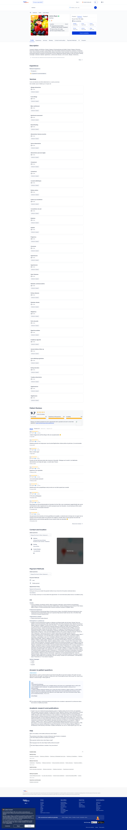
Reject (18, 826)
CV (79, 40)
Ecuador (78, 817)
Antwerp (42, 803)
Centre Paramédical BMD (71, 775)
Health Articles (82, 805)
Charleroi (42, 805)
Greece (63, 817)
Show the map (70, 550)
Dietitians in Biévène (44, 756)
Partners (97, 809)
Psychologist (63, 809)
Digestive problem (78, 762)
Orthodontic (63, 805)
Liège (41, 806)
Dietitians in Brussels (34, 756)
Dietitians (35, 12)
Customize (7, 826)
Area (80, 803)
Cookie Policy (9, 823)
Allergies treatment (46, 762)
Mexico (70, 817)
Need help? (98, 808)
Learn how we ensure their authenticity (45, 423)
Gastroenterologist (64, 810)
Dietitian (51, 18)
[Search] (95, 7)
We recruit (98, 803)
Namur (41, 809)
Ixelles (40, 12)
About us (97, 806)
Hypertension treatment (68, 769)
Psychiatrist (63, 804)
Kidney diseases (69, 762)
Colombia (74, 817)
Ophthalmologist (64, 803)
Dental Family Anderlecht (58, 775)
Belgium (66, 817)
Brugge (41, 808)
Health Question (82, 806)
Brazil (86, 817)
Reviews (51, 40)
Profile (32, 40)
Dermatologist (63, 802)
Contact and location (60, 40)
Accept (29, 826)
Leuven (41, 810)
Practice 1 (74, 16)
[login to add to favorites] (46, 17)
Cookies (96, 827)
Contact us (98, 802)
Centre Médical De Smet (35, 775)
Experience (38, 40)
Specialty (80, 804)
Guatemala (82, 817)
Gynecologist (63, 811)
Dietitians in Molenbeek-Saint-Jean (58, 756)
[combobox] (48, 7)
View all (66, 24)
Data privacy (98, 805)
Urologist (62, 812)
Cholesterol (32, 762)
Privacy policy (101, 827)
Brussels (42, 802)
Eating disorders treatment (58, 762)
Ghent (41, 804)
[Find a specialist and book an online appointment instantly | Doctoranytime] (30, 12)
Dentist (62, 808)
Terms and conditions (90, 827)
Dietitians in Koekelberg (72, 756)
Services (45, 40)
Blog (97, 804)
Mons (41, 811)
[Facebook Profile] (34, 553)
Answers (84, 40)
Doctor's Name (82, 802)
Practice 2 (79, 16)
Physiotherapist (64, 806)
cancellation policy (79, 594)
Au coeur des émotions (47, 775)
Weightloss (38, 762)
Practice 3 (85, 16)
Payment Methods (71, 40)
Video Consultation (99, 810)
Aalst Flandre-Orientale (45, 812)
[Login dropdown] (96, 2)
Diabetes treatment (57, 769)
